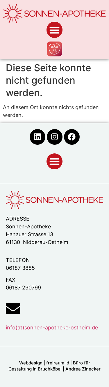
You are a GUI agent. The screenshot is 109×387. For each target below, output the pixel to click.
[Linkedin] (37, 137)
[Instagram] (54, 137)
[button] (55, 30)
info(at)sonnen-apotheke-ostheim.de (52, 327)
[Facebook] (72, 137)
